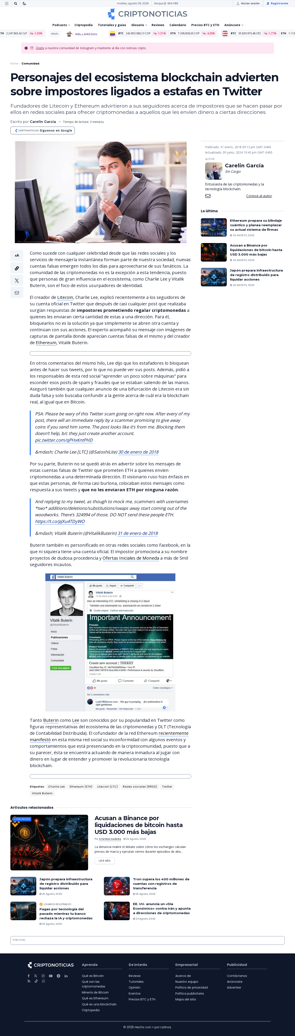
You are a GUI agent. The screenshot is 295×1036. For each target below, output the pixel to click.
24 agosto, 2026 (145, 918)
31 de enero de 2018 (137, 533)
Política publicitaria (189, 993)
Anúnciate (232, 25)
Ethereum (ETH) (81, 786)
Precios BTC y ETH (205, 25)
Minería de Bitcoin (95, 992)
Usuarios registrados (57, 904)
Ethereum (46, 342)
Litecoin (65, 297)
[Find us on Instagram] (43, 975)
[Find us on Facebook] (29, 975)
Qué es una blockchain (99, 1004)
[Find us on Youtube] (50, 975)
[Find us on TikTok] (36, 981)
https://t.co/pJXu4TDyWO (60, 521)
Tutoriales (136, 981)
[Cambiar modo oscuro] (24, 3)
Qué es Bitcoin (93, 976)
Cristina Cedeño (110, 839)
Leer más (107, 859)
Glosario (137, 25)
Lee (75, 720)
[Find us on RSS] (29, 981)
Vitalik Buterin (42, 793)
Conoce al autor (259, 195)
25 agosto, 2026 (135, 839)
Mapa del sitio (185, 999)
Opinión (134, 987)
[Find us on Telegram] (58, 975)
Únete (40, 48)
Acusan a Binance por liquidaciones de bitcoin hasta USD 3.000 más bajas (139, 825)
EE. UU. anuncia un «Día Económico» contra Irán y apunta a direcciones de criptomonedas (162, 908)
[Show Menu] (6, 3)
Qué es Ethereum (95, 998)
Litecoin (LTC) (107, 786)
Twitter (167, 786)
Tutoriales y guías (112, 25)
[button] (16, 274)
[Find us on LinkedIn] (66, 975)
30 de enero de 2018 (138, 452)
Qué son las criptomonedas (93, 984)
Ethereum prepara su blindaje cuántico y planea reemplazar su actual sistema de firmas (256, 225)
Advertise (234, 987)
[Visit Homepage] (147, 14)
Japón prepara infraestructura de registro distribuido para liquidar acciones (66, 883)
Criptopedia (84, 25)
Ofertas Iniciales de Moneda (131, 558)
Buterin (51, 720)
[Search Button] (15, 3)
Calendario (178, 25)
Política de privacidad (191, 987)
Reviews (158, 25)
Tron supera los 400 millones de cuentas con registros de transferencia (161, 883)
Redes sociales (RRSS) (140, 786)
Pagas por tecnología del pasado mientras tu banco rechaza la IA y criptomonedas (66, 913)
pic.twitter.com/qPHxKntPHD (64, 440)
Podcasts (59, 25)
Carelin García (43, 122)
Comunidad (30, 63)
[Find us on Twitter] (35, 975)
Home (14, 63)
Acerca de (183, 976)
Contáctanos (237, 976)
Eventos (135, 993)
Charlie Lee (56, 786)
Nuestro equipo (186, 981)
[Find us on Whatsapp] (43, 981)
